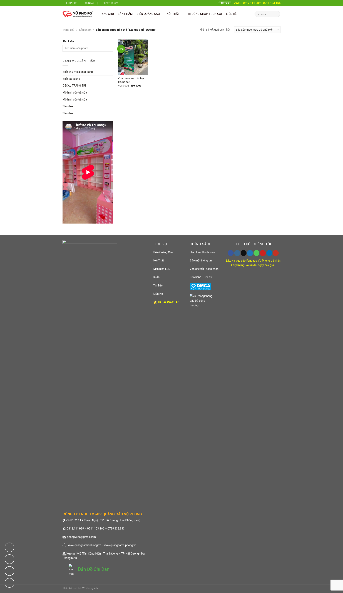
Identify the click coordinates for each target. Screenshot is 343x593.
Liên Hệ (158, 293)
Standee (68, 106)
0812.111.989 (75, 528)
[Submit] (277, 14)
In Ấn (156, 277)
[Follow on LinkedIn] (269, 253)
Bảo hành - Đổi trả (201, 277)
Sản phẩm (125, 14)
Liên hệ (231, 14)
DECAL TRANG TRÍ (74, 85)
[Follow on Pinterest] (263, 253)
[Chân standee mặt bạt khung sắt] (133, 57)
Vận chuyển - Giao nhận (204, 269)
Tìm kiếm (68, 41)
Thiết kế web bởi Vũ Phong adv (80, 588)
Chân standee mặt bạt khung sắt (131, 80)
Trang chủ (106, 14)
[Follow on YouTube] (276, 253)
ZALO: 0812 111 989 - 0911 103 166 (257, 3)
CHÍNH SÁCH (201, 244)
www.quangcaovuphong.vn (120, 545)
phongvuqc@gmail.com (81, 537)
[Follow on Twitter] (250, 253)
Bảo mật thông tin (201, 260)
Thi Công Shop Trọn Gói (204, 14)
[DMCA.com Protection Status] (200, 286)
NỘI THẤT (173, 14)
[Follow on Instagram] (237, 253)
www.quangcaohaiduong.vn (84, 545)
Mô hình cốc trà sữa (75, 92)
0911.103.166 (95, 528)
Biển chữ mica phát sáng (78, 71)
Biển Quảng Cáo (148, 14)
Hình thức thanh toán (202, 252)
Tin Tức (158, 285)
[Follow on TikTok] (244, 253)
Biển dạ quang (71, 78)
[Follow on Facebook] (231, 253)
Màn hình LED (161, 269)
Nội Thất (158, 260)
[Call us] (256, 253)
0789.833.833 (116, 528)
